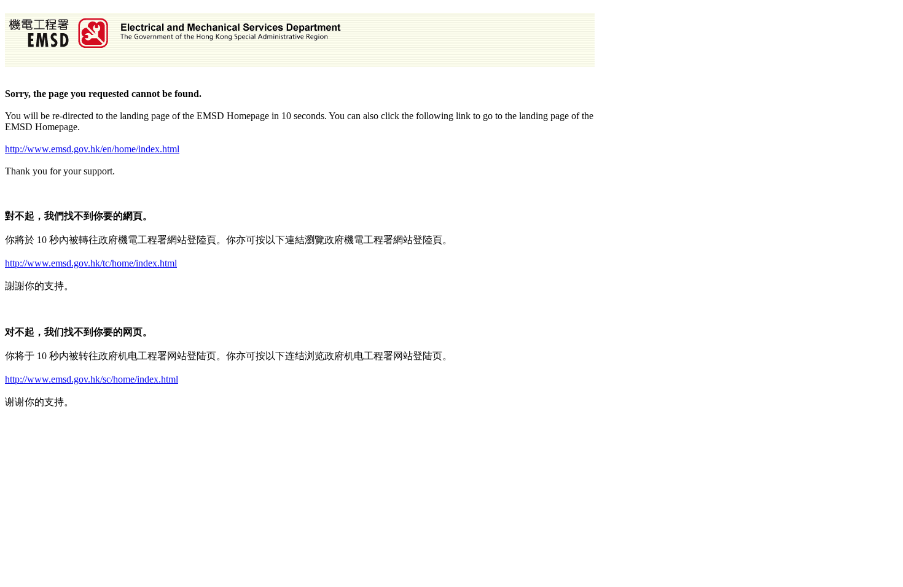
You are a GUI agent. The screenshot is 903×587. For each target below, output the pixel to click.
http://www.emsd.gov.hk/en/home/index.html (92, 149)
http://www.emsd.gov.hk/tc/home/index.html (91, 263)
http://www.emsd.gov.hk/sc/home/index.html (91, 379)
